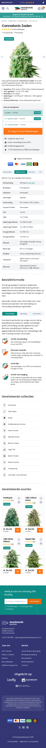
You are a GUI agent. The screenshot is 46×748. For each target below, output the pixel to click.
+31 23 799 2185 (8, 637)
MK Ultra (32, 183)
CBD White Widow (8, 540)
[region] (23, 15)
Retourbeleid (26, 658)
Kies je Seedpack (11, 107)
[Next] (44, 57)
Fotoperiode (22, 21)
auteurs (5, 658)
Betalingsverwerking (29, 655)
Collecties (12, 21)
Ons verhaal (6, 651)
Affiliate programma (10, 665)
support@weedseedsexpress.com (28, 637)
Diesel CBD (30, 539)
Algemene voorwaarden (29, 741)
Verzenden (34, 601)
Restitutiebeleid (27, 662)
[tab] (8, 172)
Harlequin (7, 498)
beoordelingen (7, 662)
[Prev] (2, 57)
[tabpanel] (23, 222)
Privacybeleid (13, 741)
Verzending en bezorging (30, 651)
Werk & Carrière (8, 655)
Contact (24, 665)
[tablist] (23, 172)
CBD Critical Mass (30, 499)
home (4, 21)
